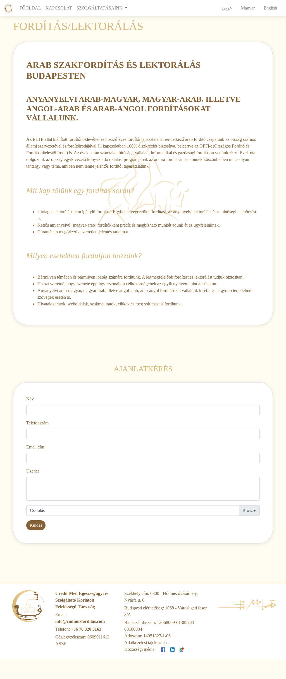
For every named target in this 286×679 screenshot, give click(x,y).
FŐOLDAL (31, 8)
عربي (227, 8)
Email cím (35, 447)
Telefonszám (37, 423)
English (270, 8)
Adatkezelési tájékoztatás (146, 642)
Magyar (248, 8)
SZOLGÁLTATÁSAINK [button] (100, 8)
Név (30, 399)
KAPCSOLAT (59, 8)
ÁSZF (60, 643)
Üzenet (32, 471)
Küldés (36, 525)
